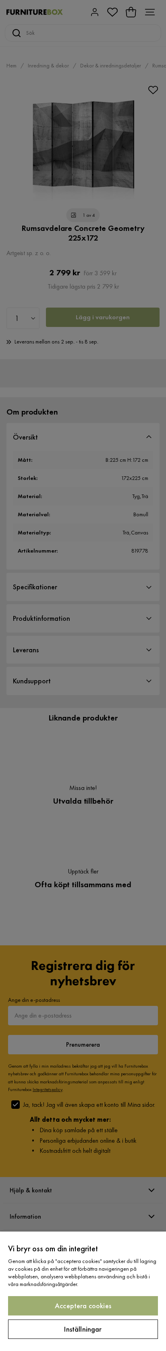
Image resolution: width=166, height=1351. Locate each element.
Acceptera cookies (83, 1305)
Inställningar (83, 1329)
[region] (83, 1291)
